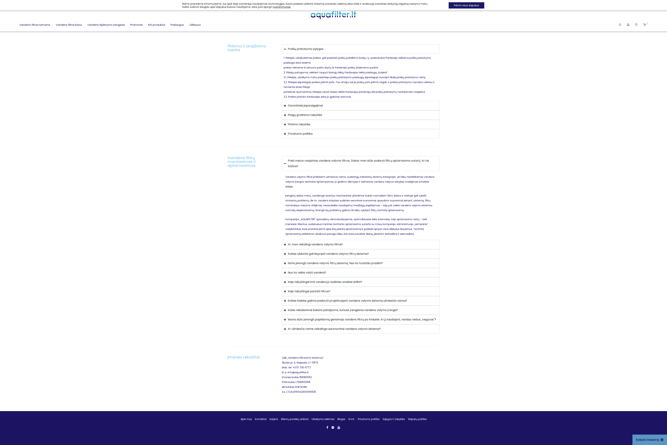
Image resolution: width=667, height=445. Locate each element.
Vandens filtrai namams (34, 25)
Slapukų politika (417, 419)
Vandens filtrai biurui (69, 25)
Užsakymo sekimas (323, 419)
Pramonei (136, 25)
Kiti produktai (156, 25)
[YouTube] (339, 427)
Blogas (341, 419)
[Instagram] (332, 427)
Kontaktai (260, 419)
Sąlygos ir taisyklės (394, 419)
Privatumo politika (369, 419)
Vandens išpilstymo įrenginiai (106, 25)
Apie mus (246, 419)
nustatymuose (282, 7)
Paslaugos (177, 25)
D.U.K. (351, 419)
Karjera (274, 419)
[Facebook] (327, 427)
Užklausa (195, 25)
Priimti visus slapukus (466, 5)
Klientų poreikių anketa (294, 419)
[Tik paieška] (620, 25)
